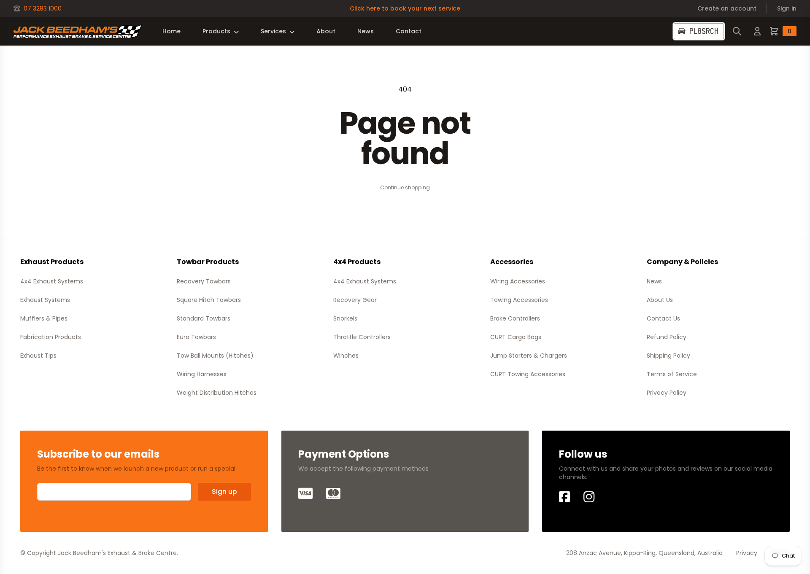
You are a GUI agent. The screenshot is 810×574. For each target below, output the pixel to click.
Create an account (726, 8)
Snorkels (345, 318)
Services (273, 31)
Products (216, 31)
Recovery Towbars (204, 281)
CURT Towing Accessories (527, 374)
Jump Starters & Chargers (528, 355)
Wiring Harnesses (202, 374)
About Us (660, 300)
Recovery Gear (355, 300)
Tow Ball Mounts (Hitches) (215, 355)
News (365, 31)
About (325, 31)
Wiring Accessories (517, 281)
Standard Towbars (203, 318)
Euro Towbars (196, 337)
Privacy (746, 553)
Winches (346, 355)
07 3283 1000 (43, 8)
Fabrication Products (50, 337)
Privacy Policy (666, 392)
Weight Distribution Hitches (216, 392)
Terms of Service (672, 374)
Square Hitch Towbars (209, 300)
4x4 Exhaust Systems (51, 281)
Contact (408, 31)
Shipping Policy (668, 355)
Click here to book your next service (405, 8)
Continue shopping (405, 187)
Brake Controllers (515, 318)
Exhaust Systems (45, 300)
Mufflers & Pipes (44, 318)
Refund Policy (666, 337)
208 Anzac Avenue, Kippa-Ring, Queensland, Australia (644, 553)
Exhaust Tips (38, 355)
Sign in (786, 8)
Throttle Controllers (362, 337)
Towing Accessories (519, 300)
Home (171, 31)
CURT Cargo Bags (515, 337)
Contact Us (663, 318)
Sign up (224, 491)
